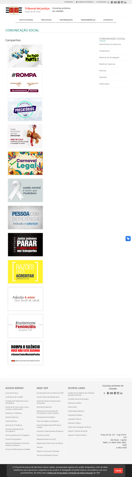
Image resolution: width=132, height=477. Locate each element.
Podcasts (103, 77)
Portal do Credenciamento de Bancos (50, 431)
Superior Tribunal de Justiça (78, 431)
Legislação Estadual (75, 415)
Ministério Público (74, 423)
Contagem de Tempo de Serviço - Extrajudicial (17, 402)
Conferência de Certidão (14, 397)
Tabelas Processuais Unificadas (48, 451)
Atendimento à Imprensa (110, 44)
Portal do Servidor (43, 435)
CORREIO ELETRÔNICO (85, 2)
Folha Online (72, 407)
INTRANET (69, 2)
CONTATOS (108, 20)
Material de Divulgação (109, 57)
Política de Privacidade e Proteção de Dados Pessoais (70, 473)
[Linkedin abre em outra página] (125, 2)
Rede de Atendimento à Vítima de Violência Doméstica (17, 444)
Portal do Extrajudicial (13, 439)
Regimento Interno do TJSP (46, 439)
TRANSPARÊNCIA (88, 20)
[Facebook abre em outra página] (112, 2)
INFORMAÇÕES (66, 20)
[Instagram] (118, 393)
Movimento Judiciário (44, 407)
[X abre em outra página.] (108, 2)
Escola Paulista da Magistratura (48, 397)
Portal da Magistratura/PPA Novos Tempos (49, 426)
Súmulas (40, 447)
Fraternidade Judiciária (76, 411)
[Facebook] (108, 393)
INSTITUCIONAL (26, 20)
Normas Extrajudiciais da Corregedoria (14, 430)
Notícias (102, 70)
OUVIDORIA (102, 2)
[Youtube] (111, 393)
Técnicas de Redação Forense (47, 455)
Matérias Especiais (107, 64)
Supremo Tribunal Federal (77, 435)
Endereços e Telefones (13, 413)
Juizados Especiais (11, 417)
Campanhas (104, 51)
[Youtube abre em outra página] (115, 2)
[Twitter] (104, 393)
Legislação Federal (74, 419)
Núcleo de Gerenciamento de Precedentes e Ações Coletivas (48, 412)
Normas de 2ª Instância (13, 425)
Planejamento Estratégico (46, 417)
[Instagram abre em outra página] (122, 2)
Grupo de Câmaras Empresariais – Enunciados (49, 402)
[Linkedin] (121, 393)
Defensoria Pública (74, 403)
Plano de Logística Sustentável (47, 421)
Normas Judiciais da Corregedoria (17, 435)
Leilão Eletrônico (11, 421)
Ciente (118, 470)
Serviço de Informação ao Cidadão (17, 449)
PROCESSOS (46, 20)
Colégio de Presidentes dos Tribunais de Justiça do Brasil (81, 394)
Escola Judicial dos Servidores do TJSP (50, 393)
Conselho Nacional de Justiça (78, 399)
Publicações (104, 84)
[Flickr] (115, 393)
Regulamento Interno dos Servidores (50, 443)
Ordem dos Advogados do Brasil (79, 427)
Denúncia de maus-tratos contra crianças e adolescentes (17, 408)
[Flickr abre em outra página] (118, 2)
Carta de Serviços (11, 393)
